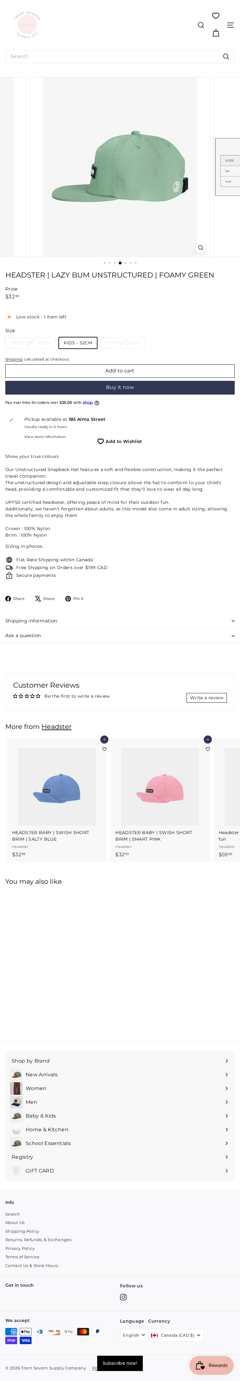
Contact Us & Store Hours (31, 1265)
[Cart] (215, 33)
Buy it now (120, 387)
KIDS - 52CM (78, 343)
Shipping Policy (22, 1231)
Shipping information (31, 621)
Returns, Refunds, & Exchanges (38, 1239)
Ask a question (23, 635)
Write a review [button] (206, 697)
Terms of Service (22, 1256)
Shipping (14, 359)
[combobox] (120, 56)
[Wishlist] (215, 15)
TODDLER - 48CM (32, 344)
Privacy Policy (20, 1248)
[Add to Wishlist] (104, 749)
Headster (57, 726)
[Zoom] (201, 247)
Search (12, 1213)
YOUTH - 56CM (124, 344)
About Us (15, 1222)
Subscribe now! (120, 1363)
